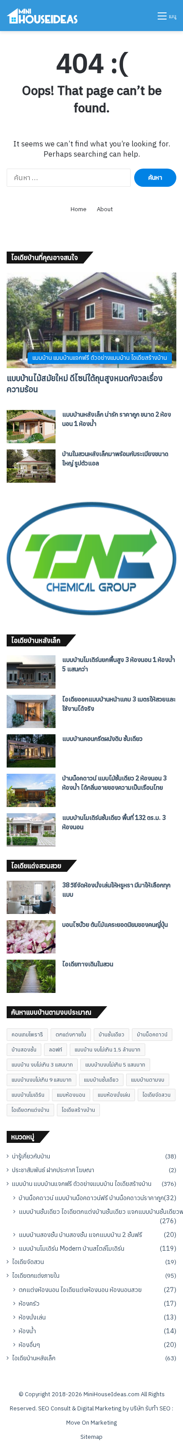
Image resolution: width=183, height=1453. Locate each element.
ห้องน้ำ (27, 1331)
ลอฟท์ (55, 1049)
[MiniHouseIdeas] (42, 15)
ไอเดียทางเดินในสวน (87, 964)
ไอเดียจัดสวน (157, 1094)
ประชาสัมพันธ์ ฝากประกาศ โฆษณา (53, 1170)
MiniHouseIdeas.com (111, 1394)
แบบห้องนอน (71, 1094)
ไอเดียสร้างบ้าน (78, 1109)
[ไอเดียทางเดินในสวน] (31, 976)
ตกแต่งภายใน (71, 1034)
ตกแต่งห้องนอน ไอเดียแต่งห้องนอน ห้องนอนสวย (80, 1289)
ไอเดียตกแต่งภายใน (36, 1276)
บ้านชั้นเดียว (111, 1034)
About (105, 209)
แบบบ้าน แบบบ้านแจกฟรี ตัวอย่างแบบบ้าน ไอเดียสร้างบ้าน (81, 1184)
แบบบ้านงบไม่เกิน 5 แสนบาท (115, 1064)
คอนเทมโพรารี (27, 1034)
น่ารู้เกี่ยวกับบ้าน (31, 1156)
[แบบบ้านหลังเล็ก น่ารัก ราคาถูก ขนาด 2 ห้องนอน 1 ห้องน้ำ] (31, 426)
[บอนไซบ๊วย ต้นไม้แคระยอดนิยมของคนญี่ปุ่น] (31, 936)
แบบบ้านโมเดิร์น (28, 1094)
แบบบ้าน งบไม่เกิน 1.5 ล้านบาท (107, 1049)
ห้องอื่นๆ (29, 1344)
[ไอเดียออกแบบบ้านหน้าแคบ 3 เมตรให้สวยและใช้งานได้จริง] (31, 711)
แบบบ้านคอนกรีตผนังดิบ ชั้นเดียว (102, 739)
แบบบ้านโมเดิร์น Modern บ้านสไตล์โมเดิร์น (71, 1248)
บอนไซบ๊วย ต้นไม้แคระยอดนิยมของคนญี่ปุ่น (115, 925)
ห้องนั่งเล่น (32, 1317)
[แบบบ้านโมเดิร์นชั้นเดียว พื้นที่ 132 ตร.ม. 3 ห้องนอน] (31, 830)
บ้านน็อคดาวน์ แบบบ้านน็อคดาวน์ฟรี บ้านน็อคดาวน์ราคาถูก (91, 1197)
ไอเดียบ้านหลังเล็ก (34, 1358)
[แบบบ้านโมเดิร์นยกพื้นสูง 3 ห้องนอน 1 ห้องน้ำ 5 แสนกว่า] (31, 672)
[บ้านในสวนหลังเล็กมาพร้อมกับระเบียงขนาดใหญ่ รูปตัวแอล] (31, 466)
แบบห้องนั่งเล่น (114, 1094)
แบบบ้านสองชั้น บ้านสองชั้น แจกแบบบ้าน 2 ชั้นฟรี (80, 1234)
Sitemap (91, 1437)
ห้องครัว (29, 1303)
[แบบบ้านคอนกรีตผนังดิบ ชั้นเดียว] (31, 751)
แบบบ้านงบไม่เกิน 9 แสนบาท (42, 1079)
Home (79, 209)
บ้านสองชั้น (24, 1049)
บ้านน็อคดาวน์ (152, 1034)
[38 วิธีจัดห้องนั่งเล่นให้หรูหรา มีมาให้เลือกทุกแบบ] (31, 897)
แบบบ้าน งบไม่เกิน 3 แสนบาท (42, 1064)
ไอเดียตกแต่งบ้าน (30, 1109)
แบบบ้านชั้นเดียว (101, 1079)
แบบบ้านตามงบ (147, 1079)
